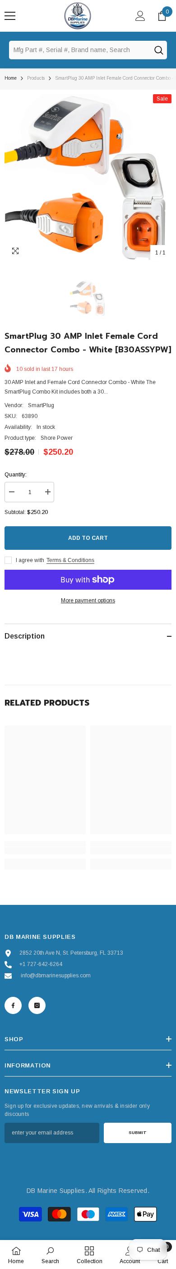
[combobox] (79, 50)
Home (11, 78)
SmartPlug (41, 405)
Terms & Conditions (70, 560)
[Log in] (140, 16)
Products (36, 78)
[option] (88, 178)
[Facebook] (13, 1005)
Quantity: (16, 474)
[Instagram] (37, 1005)
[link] (45, 850)
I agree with (30, 560)
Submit (138, 1132)
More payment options (88, 600)
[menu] (10, 15)
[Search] (158, 50)
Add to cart (88, 538)
